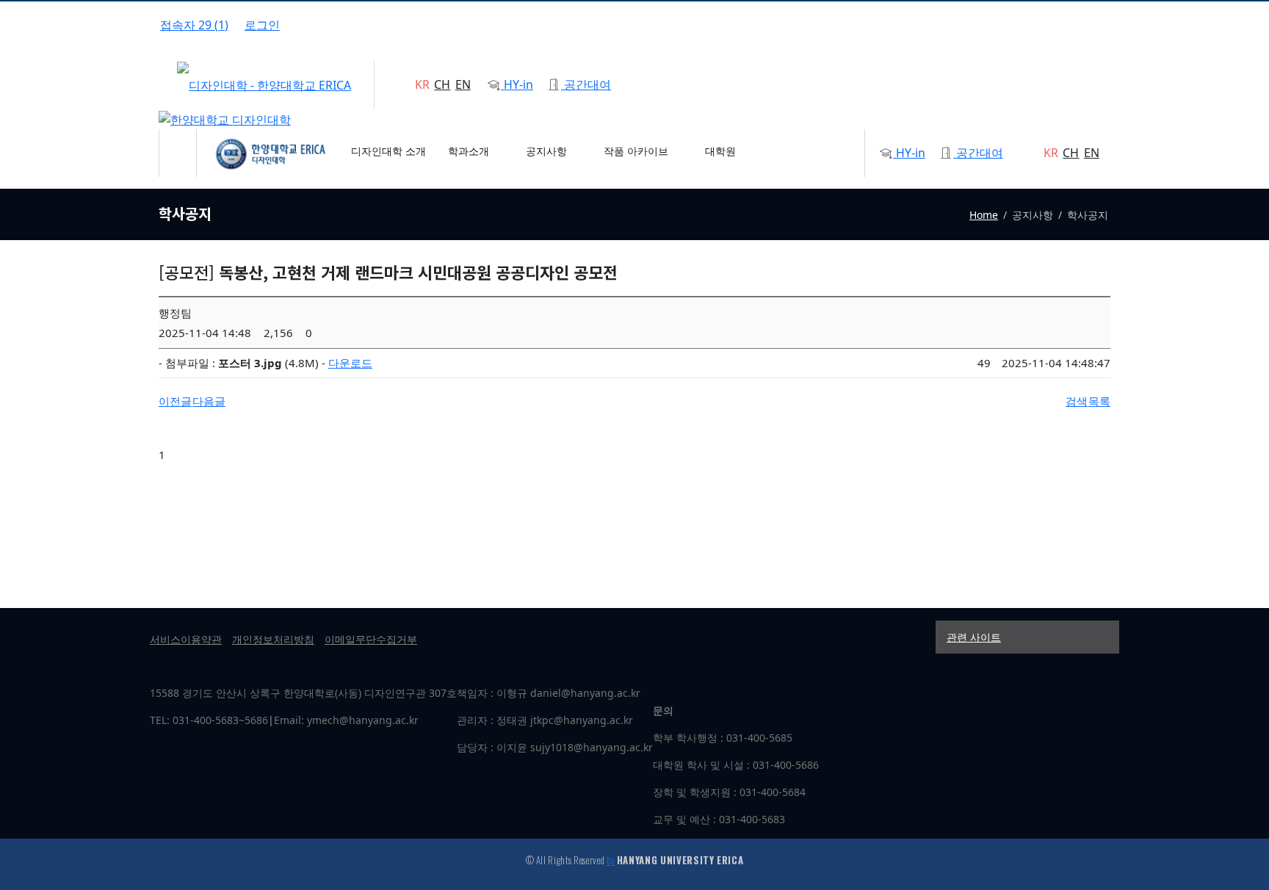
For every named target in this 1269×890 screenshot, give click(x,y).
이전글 (175, 401)
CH (442, 84)
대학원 (720, 151)
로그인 (262, 25)
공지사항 (548, 151)
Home (983, 215)
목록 (1099, 401)
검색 (1077, 401)
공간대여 (586, 84)
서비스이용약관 (186, 639)
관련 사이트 (974, 637)
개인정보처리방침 (273, 639)
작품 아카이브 (637, 151)
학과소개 (470, 151)
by (611, 860)
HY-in (517, 84)
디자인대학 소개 (388, 151)
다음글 (208, 401)
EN (463, 84)
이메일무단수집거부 (371, 639)
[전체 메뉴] (177, 144)
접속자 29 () (194, 25)
